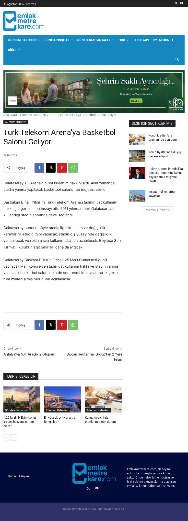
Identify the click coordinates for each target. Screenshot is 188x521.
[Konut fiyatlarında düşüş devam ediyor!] (137, 156)
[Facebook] (39, 168)
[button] (177, 60)
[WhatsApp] (73, 168)
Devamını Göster (155, 210)
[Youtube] (182, 3)
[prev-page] (6, 437)
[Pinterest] (62, 168)
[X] (176, 3)
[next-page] (14, 437)
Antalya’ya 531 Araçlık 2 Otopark (29, 354)
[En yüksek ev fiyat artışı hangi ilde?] (62, 399)
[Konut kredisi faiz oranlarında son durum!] (103, 399)
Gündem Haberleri (33, 115)
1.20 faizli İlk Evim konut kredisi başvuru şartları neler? (19, 422)
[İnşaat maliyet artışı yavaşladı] (137, 196)
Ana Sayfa (10, 115)
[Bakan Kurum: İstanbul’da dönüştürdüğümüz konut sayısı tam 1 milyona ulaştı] (137, 173)
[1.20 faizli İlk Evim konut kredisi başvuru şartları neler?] (21, 399)
